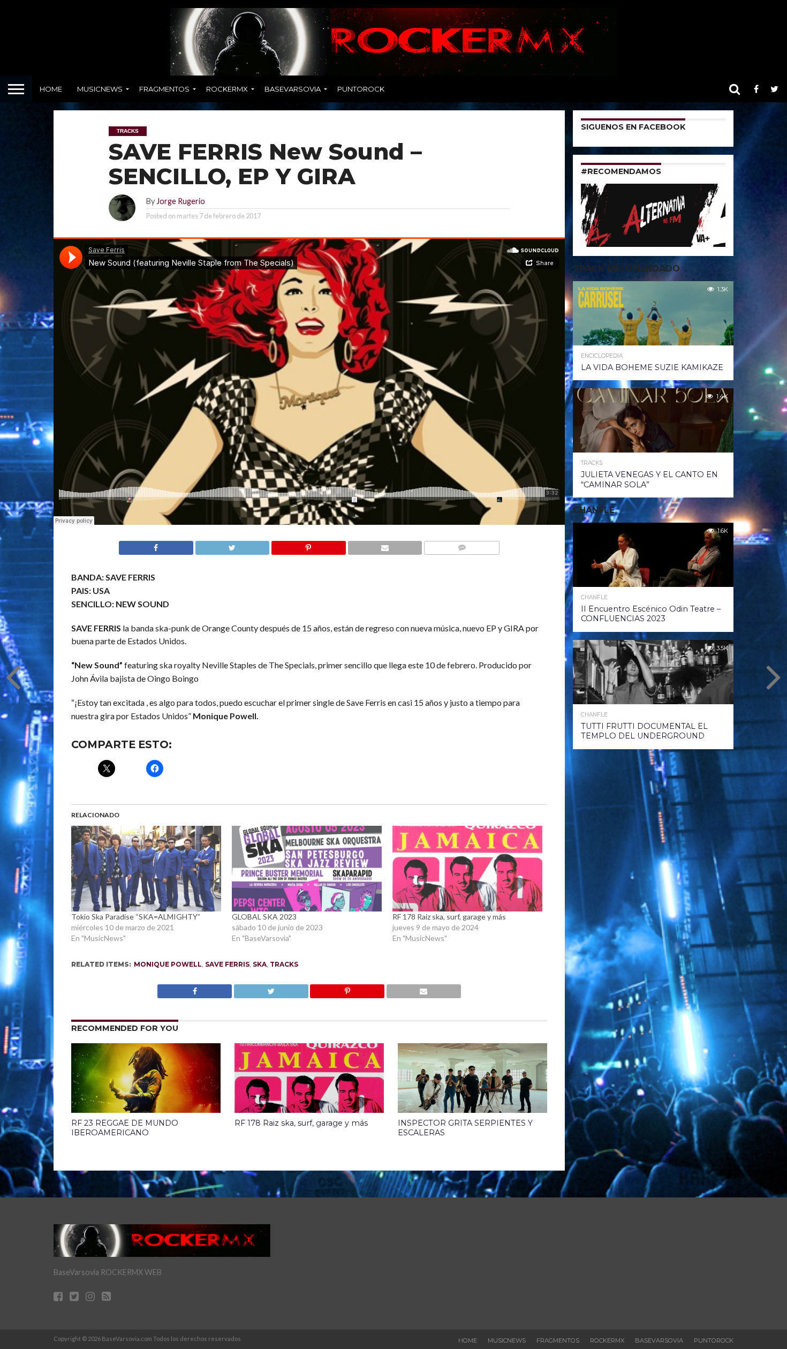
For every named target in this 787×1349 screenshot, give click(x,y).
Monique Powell (168, 964)
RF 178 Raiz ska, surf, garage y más (449, 916)
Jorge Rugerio (180, 201)
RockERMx (227, 89)
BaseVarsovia (292, 89)
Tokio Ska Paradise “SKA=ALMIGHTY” (135, 916)
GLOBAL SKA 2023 (264, 916)
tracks (284, 964)
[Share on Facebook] (156, 545)
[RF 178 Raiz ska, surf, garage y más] (467, 868)
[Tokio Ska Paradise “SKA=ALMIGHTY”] (146, 868)
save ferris (227, 964)
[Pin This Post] (308, 545)
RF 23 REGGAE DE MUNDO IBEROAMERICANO (124, 1128)
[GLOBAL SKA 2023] (307, 868)
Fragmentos (164, 89)
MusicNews (100, 89)
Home (51, 89)
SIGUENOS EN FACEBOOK (633, 127)
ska (260, 964)
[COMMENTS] (461, 545)
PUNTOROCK (360, 89)
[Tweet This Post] (232, 545)
